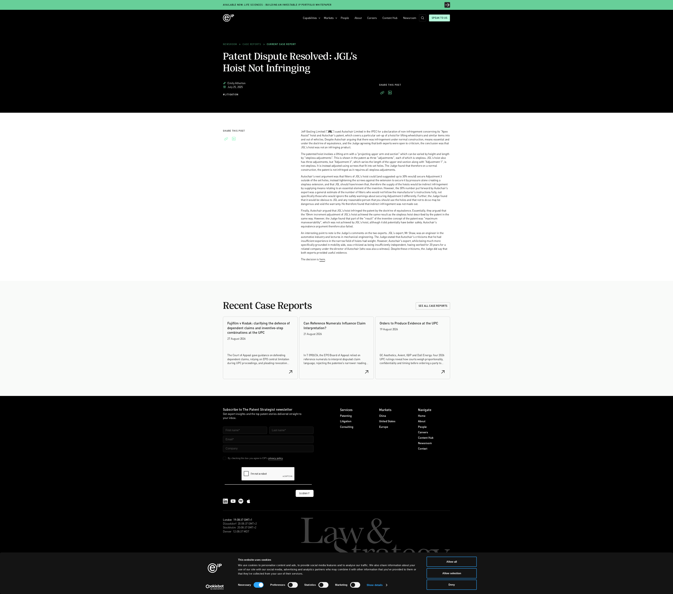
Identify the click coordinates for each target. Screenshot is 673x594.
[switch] (293, 585)
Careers (372, 18)
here (322, 259)
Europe (383, 426)
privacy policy (275, 458)
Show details (375, 584)
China (382, 415)
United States (387, 421)
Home (421, 415)
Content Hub (389, 18)
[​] (422, 17)
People (345, 18)
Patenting (346, 415)
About (358, 18)
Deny (451, 584)
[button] (310, 18)
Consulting (346, 426)
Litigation (345, 421)
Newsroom (409, 18)
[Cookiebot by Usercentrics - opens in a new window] (214, 587)
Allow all (451, 561)
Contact (422, 448)
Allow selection (451, 573)
